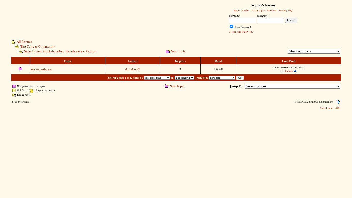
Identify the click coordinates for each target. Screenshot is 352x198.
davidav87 (132, 69)
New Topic (178, 51)
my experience (41, 69)
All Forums (24, 41)
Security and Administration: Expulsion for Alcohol (60, 51)
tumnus (289, 71)
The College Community (37, 46)
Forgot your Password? (241, 32)
